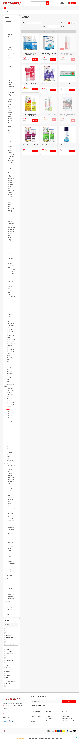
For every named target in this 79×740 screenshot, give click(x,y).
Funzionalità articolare (10, 468)
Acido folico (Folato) (10, 282)
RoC (7, 658)
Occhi (9, 501)
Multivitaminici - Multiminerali (11, 297)
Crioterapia (9, 434)
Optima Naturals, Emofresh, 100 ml (49, 145)
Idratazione (10, 70)
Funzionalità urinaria (10, 568)
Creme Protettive (10, 428)
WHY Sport (8, 662)
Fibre (9, 55)
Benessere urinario (10, 484)
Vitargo (9, 158)
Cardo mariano (11, 190)
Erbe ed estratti (10, 164)
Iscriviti (70, 701)
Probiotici (10, 82)
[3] (25, 59)
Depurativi (10, 565)
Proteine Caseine (9, 254)
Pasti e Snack (10, 373)
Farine (8, 355)
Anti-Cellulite (9, 415)
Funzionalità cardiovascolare (11, 542)
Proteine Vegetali (9, 276)
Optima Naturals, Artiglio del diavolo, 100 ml (49, 84)
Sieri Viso (9, 454)
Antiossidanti (11, 481)
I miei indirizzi (66, 716)
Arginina (9, 106)
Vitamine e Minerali (11, 279)
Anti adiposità (10, 411)
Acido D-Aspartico (10, 95)
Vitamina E (10, 312)
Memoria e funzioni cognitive (10, 495)
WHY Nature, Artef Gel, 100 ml (49, 114)
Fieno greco (10, 196)
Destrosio (10, 150)
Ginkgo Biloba (11, 204)
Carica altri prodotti (48, 31)
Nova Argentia (9, 651)
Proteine (8, 251)
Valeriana (10, 242)
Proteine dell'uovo (10, 262)
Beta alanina (10, 108)
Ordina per (24, 22)
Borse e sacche (10, 390)
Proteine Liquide (11, 271)
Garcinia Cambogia (10, 201)
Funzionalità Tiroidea (10, 491)
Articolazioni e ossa (11, 465)
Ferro (9, 292)
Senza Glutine (9, 683)
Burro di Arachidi (10, 341)
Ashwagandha (11, 178)
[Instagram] (13, 721)
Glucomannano (11, 208)
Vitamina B (10, 306)
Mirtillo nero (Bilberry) (10, 220)
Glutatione (10, 120)
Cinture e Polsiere (11, 392)
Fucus (9, 198)
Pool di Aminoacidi (10, 133)
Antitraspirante (10, 417)
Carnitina (10, 110)
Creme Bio (9, 347)
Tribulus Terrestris (10, 240)
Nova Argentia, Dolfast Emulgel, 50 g (67, 84)
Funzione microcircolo (10, 545)
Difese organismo (10, 487)
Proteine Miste (11, 273)
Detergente (9, 438)
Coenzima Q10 (11, 44)
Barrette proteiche (11, 331)
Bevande (9, 333)
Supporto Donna (10, 580)
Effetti (54, 8)
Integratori (12, 8)
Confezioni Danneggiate (10, 610)
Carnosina (10, 112)
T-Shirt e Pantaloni (11, 404)
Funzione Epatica (10, 572)
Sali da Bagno (10, 452)
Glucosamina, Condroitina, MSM (11, 66)
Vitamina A (10, 304)
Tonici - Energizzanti (10, 506)
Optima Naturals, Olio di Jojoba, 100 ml (30, 115)
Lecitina (9, 74)
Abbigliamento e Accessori (34, 8)
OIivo (9, 235)
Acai (9, 166)
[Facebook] (9, 721)
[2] (24, 59)
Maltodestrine (11, 154)
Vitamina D (10, 310)
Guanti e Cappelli (10, 394)
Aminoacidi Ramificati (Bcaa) (10, 103)
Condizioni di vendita (52, 714)
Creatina (9, 51)
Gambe (9, 548)
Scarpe (8, 400)
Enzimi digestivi (11, 53)
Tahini (8, 379)
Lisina (9, 128)
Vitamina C (10, 308)
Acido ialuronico (10, 37)
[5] (28, 59)
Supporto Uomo (10, 590)
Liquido (8, 675)
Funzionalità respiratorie (9, 576)
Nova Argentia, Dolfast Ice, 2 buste (49, 54)
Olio (8, 363)
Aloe (9, 173)
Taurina (9, 135)
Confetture (9, 345)
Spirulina (10, 233)
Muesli (8, 359)
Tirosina (9, 139)
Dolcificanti (9, 353)
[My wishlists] (60, 3)
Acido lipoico (11, 40)
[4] (26, 59)
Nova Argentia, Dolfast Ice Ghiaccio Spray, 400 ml (67, 145)
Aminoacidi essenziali (10, 98)
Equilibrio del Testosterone (11, 597)
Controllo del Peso (11, 511)
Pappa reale (10, 80)
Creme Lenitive (10, 425)
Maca (9, 218)
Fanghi (8, 442)
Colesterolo (10, 539)
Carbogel (10, 146)
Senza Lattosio (9, 686)
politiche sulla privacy (41, 705)
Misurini (8, 396)
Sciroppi (9, 377)
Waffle (8, 381)
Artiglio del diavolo (10, 175)
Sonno (9, 503)
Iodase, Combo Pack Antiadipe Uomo (67, 115)
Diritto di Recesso (51, 720)
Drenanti (9, 524)
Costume (9, 406)
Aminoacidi (9, 90)
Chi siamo (34, 714)
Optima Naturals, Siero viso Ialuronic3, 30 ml (30, 54)
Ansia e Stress (11, 479)
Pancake (9, 365)
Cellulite (9, 583)
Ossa (9, 471)
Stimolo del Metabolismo (11, 534)
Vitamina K (10, 314)
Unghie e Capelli (11, 508)
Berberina (10, 180)
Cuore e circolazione (11, 537)
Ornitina (9, 130)
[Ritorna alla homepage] (3, 12)
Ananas (8, 667)
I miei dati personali (67, 718)
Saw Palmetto (11, 231)
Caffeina (9, 186)
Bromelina (10, 182)
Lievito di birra (11, 76)
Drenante (9, 440)
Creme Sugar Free (11, 351)
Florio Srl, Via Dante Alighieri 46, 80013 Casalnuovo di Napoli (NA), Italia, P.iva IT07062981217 (12, 707)
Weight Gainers (11, 62)
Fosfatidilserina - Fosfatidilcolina (11, 59)
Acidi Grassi (9, 23)
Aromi (8, 327)
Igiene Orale (9, 446)
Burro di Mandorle (11, 343)
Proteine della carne (11, 266)
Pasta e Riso (9, 371)
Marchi (68, 8)
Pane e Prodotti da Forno (11, 368)
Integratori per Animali (11, 87)
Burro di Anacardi (11, 339)
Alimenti (20, 8)
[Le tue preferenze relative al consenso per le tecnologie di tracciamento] (76, 737)
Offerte (61, 8)
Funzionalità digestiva (10, 557)
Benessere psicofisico (9, 474)
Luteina (9, 78)
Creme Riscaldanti (11, 432)
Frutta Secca (9, 357)
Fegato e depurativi (11, 563)
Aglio (9, 170)
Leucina (9, 126)
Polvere (7, 677)
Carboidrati (9, 144)
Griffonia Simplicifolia (10, 211)
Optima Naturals (9, 653)
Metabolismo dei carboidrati (11, 526)
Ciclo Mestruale (11, 585)
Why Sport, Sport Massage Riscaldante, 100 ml (67, 54)
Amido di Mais (11, 160)
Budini (8, 337)
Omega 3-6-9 (10, 32)
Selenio (9, 302)
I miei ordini (66, 714)
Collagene (10, 49)
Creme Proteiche (10, 349)
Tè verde (9, 237)
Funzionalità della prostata (11, 593)
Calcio (9, 288)
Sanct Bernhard (9, 660)
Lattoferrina (10, 72)
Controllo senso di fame (11, 521)
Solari (8, 458)
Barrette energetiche (11, 329)
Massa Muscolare (11, 578)
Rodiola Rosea (11, 229)
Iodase (7, 649)
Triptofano (10, 141)
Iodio (9, 294)
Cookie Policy (51, 718)
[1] (23, 59)
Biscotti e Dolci (10, 335)
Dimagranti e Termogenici (10, 517)
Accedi (66, 3)
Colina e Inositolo (10, 47)
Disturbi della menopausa (11, 587)
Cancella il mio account (68, 720)
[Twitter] (5, 721)
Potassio (10, 300)
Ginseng (9, 206)
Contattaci (34, 723)
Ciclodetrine (10, 162)
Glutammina (10, 118)
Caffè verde (10, 184)
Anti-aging (9, 413)
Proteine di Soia (11, 269)
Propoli (9, 84)
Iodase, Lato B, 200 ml (30, 83)
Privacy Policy (50, 716)
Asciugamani (10, 388)
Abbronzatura (11, 477)
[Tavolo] (74, 23)
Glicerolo (10, 28)
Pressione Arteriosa (10, 551)
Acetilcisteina (11, 92)
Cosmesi (47, 8)
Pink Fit (7, 655)
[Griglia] (69, 23)
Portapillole (9, 398)
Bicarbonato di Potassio (11, 285)
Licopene (10, 216)
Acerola (9, 168)
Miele (8, 361)
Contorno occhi (10, 419)
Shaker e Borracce (11, 402)
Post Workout (10, 245)
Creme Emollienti (10, 423)
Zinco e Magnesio (10, 317)
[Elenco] (71, 23)
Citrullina (9, 114)
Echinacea (10, 194)
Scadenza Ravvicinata (9, 606)
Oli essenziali (10, 450)
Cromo (9, 290)
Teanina (9, 137)
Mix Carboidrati (11, 156)
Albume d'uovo (10, 323)
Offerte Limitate (10, 603)
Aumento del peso (10, 514)
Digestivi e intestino (11, 554)
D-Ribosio (10, 148)
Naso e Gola (10, 499)
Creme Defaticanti (11, 421)
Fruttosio (10, 152)
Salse (8, 375)
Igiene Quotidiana (11, 448)
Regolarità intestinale (10, 560)
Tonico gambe (10, 460)
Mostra (44, 26)
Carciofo (10, 188)
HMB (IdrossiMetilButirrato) (11, 123)
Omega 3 (10, 30)
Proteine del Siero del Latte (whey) (11, 258)
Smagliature (9, 456)
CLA (9, 26)
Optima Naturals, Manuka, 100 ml (30, 145)
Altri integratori (10, 34)
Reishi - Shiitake (11, 227)
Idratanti (8, 444)
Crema (7, 673)
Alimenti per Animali (11, 325)
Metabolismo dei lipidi (11, 530)
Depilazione (9, 436)
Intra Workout (10, 249)
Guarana (9, 213)
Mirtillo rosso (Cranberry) (11, 224)
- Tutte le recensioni (42, 738)
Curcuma (10, 192)
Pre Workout (9, 247)
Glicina (9, 116)
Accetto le (39, 705)
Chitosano (10, 42)
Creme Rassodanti (11, 430)
